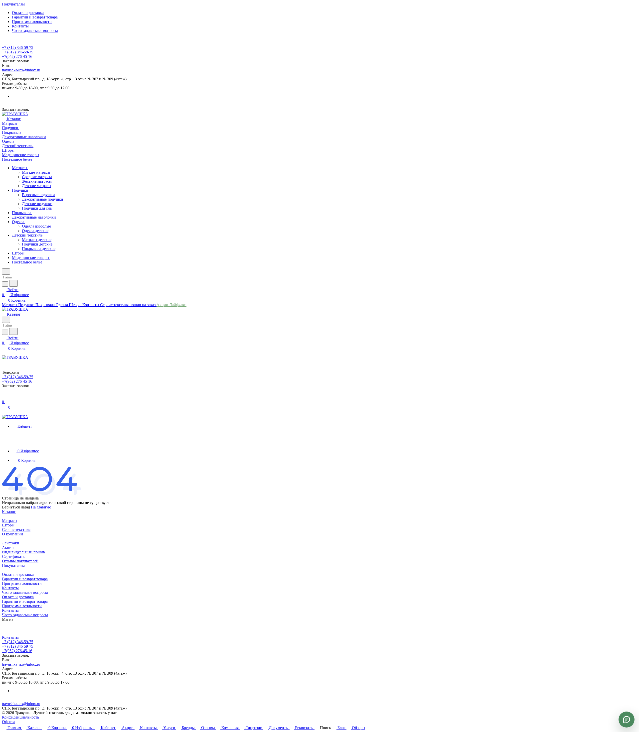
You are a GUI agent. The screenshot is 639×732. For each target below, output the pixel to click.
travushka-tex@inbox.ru (21, 70)
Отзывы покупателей (20, 561)
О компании (12, 534)
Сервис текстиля (16, 529)
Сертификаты (13, 556)
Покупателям (13, 565)
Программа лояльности (32, 21)
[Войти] (4, 397)
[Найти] (13, 283)
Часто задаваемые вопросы (35, 30)
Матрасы (9, 520)
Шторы (8, 525)
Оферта (8, 722)
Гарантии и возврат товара (35, 17)
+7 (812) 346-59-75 (17, 47)
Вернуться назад (16, 507)
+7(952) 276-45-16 (17, 56)
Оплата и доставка (28, 12)
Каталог (9, 511)
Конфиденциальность (20, 717)
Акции (8, 547)
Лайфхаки (10, 543)
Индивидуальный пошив (23, 552)
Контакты (20, 26)
